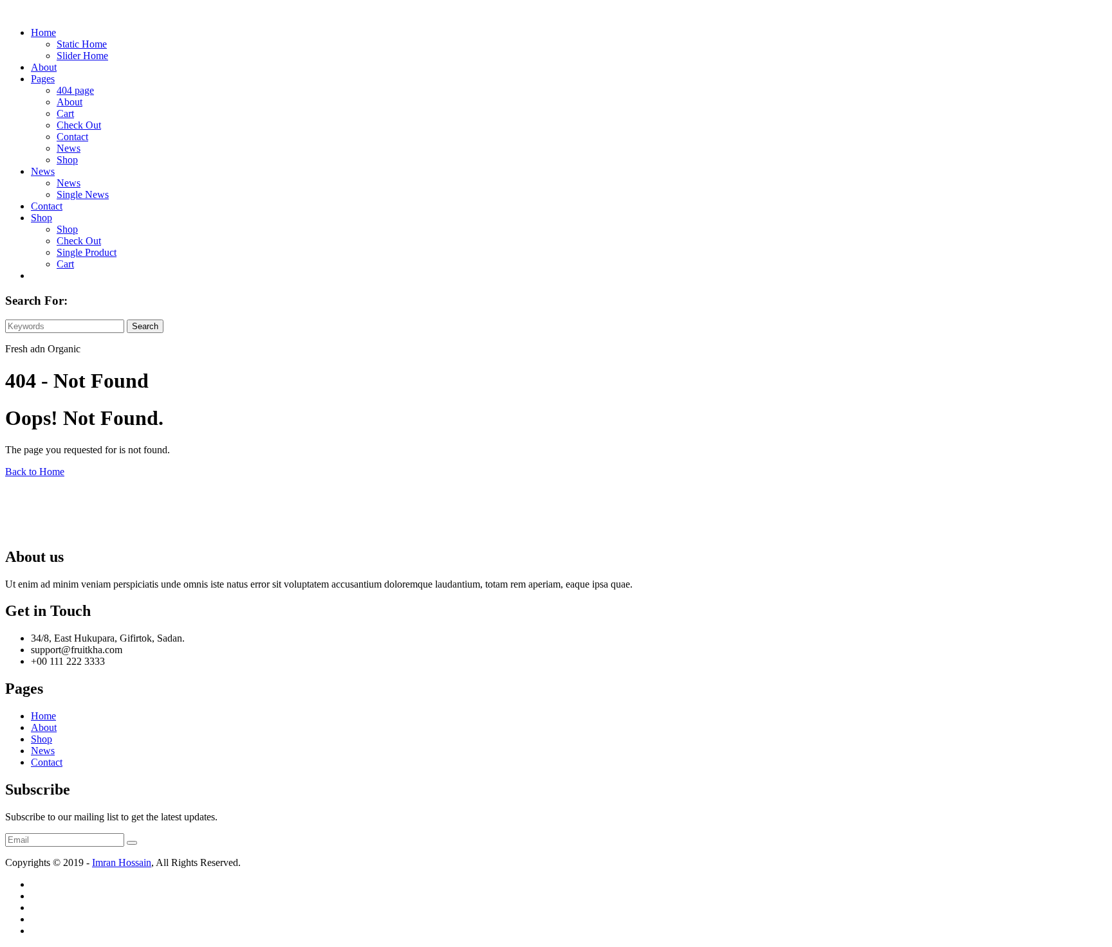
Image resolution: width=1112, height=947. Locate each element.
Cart (65, 113)
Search (145, 326)
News (68, 148)
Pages (43, 78)
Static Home (82, 44)
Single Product (86, 252)
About (44, 67)
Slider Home (82, 55)
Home (43, 32)
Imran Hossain (121, 862)
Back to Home (34, 471)
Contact (72, 136)
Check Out (79, 125)
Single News (83, 194)
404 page (75, 90)
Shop (67, 159)
